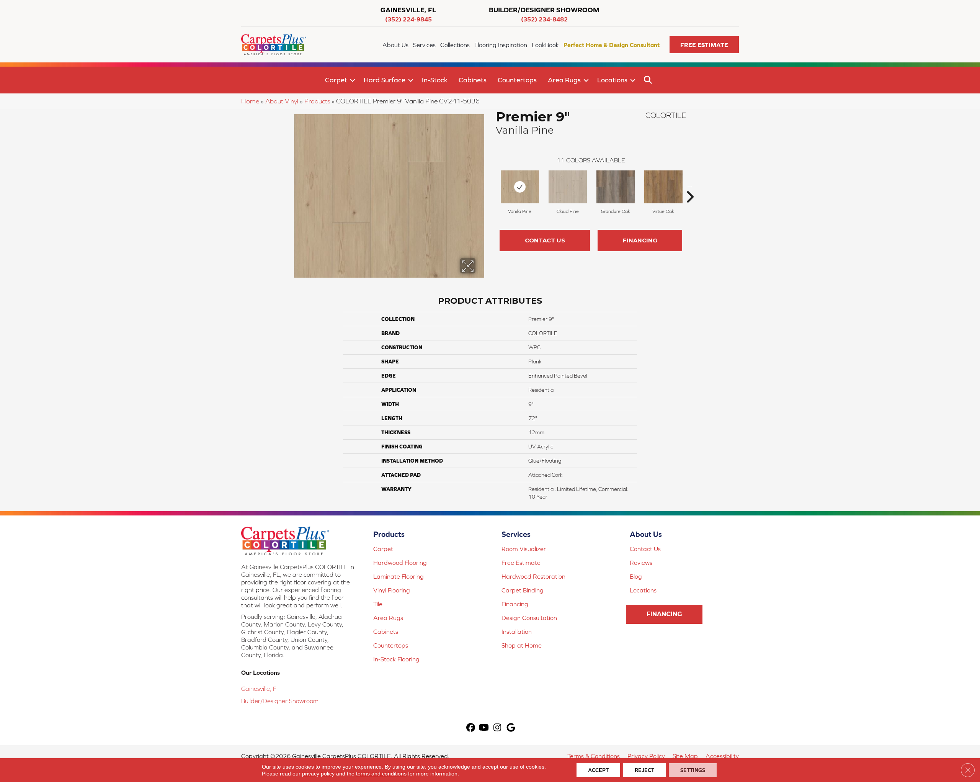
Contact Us (545, 240)
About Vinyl (281, 101)
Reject (644, 770)
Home (250, 101)
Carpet (336, 80)
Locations (612, 80)
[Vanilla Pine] (520, 187)
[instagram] (497, 728)
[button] (704, 44)
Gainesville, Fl (259, 688)
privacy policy (318, 774)
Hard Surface (384, 80)
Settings (692, 770)
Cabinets (473, 80)
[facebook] (470, 728)
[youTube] (484, 728)
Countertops (517, 80)
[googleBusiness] (510, 728)
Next (690, 185)
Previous (492, 185)
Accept (598, 770)
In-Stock (435, 80)
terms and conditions (381, 774)
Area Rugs (564, 80)
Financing (640, 240)
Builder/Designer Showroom (279, 700)
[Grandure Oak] (616, 187)
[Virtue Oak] (663, 187)
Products (317, 101)
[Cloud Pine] (568, 187)
